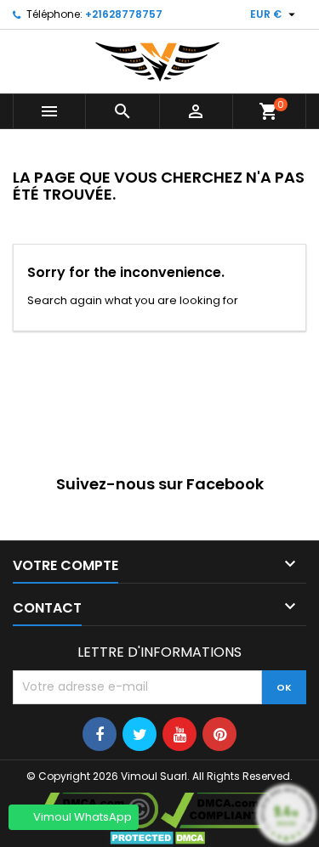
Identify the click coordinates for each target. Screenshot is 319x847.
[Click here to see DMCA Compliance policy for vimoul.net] (227, 808)
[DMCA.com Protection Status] (159, 837)
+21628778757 (123, 14)
